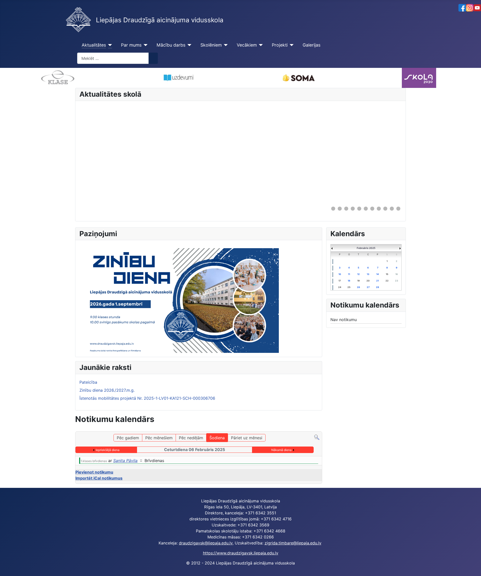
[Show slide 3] (346, 209)
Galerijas (311, 45)
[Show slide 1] (333, 209)
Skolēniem (211, 45)
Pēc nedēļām (191, 437)
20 (368, 280)
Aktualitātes (94, 45)
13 (368, 274)
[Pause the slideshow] (386, 153)
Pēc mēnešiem (159, 437)
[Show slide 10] (392, 209)
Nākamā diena (281, 450)
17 (339, 280)
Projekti (280, 45)
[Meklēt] (316, 437)
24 (339, 287)
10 (339, 274)
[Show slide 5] (359, 209)
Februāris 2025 (366, 247)
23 (396, 280)
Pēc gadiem (128, 437)
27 (368, 287)
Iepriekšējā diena (107, 450)
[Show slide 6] (366, 209)
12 (358, 274)
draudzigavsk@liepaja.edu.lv (205, 542)
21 (377, 280)
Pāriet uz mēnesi (246, 437)
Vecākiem (247, 45)
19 (358, 280)
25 (348, 287)
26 (358, 287)
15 (387, 274)
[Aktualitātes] (109, 45)
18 (349, 280)
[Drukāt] (320, 428)
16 (396, 274)
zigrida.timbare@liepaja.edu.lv (293, 542)
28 (377, 287)
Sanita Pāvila (125, 460)
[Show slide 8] (379, 209)
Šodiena (217, 437)
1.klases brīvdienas (94, 461)
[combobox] (113, 58)
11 (349, 274)
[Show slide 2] (340, 209)
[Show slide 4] (353, 209)
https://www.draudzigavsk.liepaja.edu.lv (240, 552)
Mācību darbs (171, 45)
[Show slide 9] (385, 209)
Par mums (131, 45)
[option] (158, 78)
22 (387, 280)
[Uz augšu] (474, 569)
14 (377, 274)
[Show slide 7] (372, 209)
